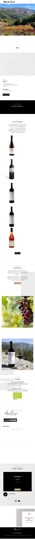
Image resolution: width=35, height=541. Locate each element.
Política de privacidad (13, 535)
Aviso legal (6, 535)
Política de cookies (21, 535)
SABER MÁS (17, 42)
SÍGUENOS (17, 489)
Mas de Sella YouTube (17, 47)
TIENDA (17, 253)
